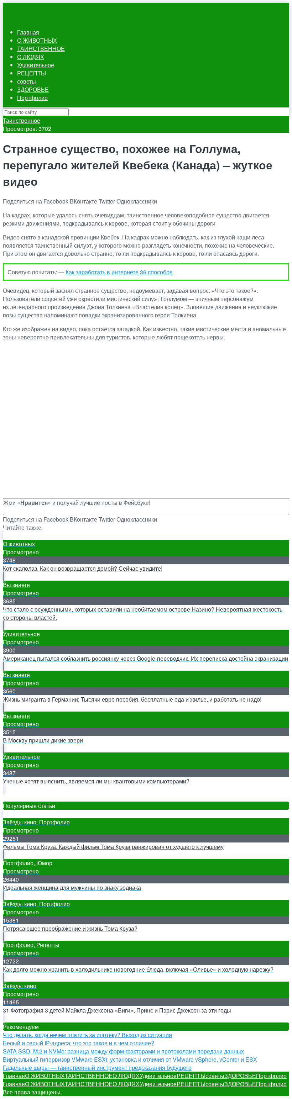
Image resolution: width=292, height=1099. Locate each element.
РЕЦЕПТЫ (31, 73)
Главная (28, 32)
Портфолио (32, 98)
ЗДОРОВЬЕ (33, 89)
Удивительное (35, 65)
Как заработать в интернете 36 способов (119, 272)
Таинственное (21, 120)
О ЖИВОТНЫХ (37, 40)
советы (26, 81)
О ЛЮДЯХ (30, 57)
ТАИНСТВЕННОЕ (41, 48)
